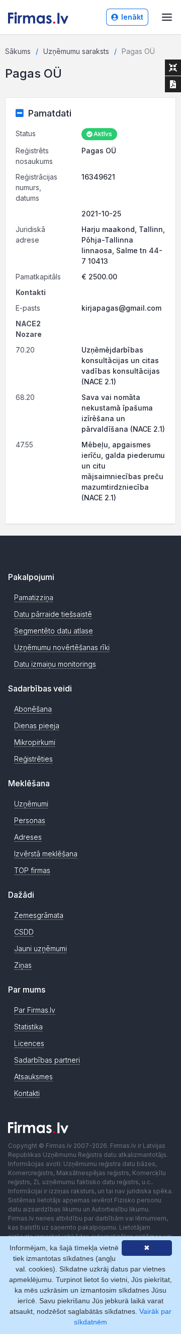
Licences (29, 1043)
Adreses (28, 837)
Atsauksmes (33, 1076)
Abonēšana (33, 709)
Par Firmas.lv (34, 1010)
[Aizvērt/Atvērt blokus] (173, 68)
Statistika (28, 1026)
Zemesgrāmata (38, 915)
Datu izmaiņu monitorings (55, 664)
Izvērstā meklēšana (45, 853)
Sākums (18, 51)
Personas (29, 820)
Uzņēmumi (31, 803)
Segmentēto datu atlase (53, 630)
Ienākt (132, 17)
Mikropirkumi (34, 742)
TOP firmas (32, 870)
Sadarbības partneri (47, 1060)
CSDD (24, 931)
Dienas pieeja (36, 725)
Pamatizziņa (33, 597)
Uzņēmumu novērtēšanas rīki (62, 647)
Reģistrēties (33, 759)
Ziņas (23, 965)
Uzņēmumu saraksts (76, 51)
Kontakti (27, 1093)
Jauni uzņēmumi (40, 948)
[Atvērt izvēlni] (167, 17)
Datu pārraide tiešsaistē (53, 614)
